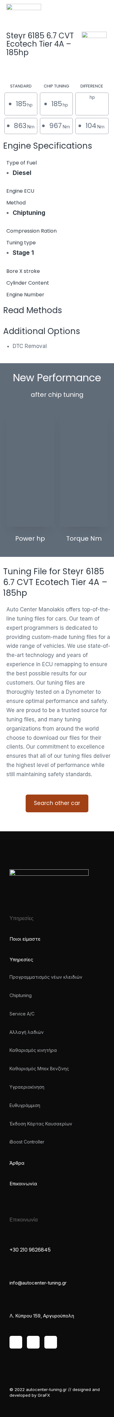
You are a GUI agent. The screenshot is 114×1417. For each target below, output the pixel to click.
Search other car (57, 803)
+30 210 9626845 (30, 1249)
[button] (100, 9)
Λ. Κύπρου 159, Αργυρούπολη (42, 1316)
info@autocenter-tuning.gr (38, 1283)
